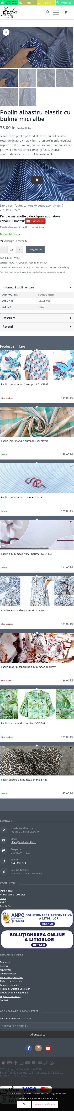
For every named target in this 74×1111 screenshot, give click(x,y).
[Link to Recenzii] (33, 1062)
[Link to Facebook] (28, 1048)
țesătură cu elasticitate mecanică (50, 272)
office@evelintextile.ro (23, 842)
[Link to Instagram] (38, 1048)
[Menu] (54, 12)
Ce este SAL (6, 906)
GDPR (3, 898)
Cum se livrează (8, 973)
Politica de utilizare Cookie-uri (15, 988)
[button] (14, 241)
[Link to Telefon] (45, 1062)
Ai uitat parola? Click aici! (12, 894)
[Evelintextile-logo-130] (29, 12)
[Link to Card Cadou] (3, 1062)
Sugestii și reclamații (10, 996)
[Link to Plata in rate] (9, 1062)
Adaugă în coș (35, 249)
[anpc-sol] (37, 939)
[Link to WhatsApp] (51, 1062)
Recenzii (4, 965)
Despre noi (5, 962)
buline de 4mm (15, 267)
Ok (24, 1104)
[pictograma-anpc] (37, 918)
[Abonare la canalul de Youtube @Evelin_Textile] (35, 221)
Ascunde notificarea (44, 1104)
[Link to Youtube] (48, 1048)
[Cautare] (46, 12)
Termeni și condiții (9, 985)
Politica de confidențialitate (14, 992)
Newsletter (5, 969)
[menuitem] (46, 12)
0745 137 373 (18, 863)
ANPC (3, 902)
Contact (4, 1000)
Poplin (24, 262)
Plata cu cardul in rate (11, 981)
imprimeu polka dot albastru (35, 267)
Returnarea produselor (11, 977)
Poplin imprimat (38, 262)
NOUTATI (14, 262)
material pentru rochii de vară (22, 272)
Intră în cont (6, 890)
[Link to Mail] (39, 1062)
